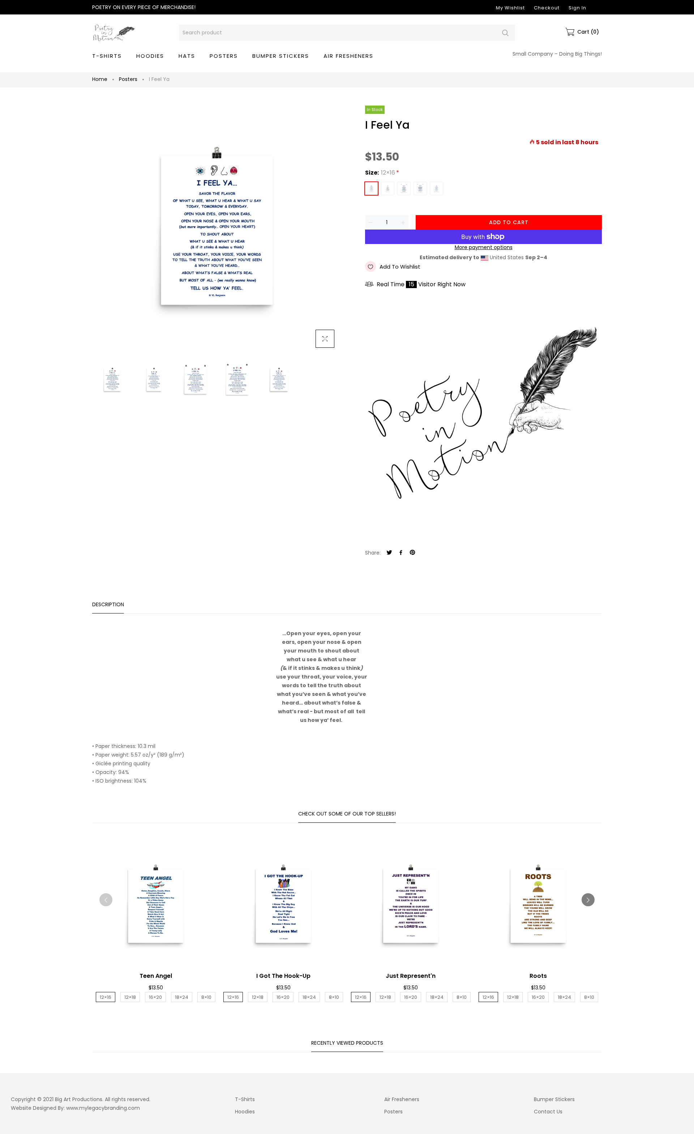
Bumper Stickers (554, 1099)
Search (505, 33)
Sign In (577, 7)
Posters (128, 79)
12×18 (387, 188)
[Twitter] (389, 552)
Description (108, 604)
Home (99, 79)
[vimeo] (412, 552)
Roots (538, 976)
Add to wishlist (400, 266)
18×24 (420, 188)
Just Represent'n (411, 976)
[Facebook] (401, 552)
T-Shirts (245, 1099)
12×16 (371, 188)
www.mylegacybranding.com (103, 1108)
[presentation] (105, 899)
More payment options (484, 247)
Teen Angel (156, 976)
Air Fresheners (401, 1099)
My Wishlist (510, 7)
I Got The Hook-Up (283, 976)
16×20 (404, 188)
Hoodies (245, 1111)
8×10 (436, 188)
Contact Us (548, 1111)
